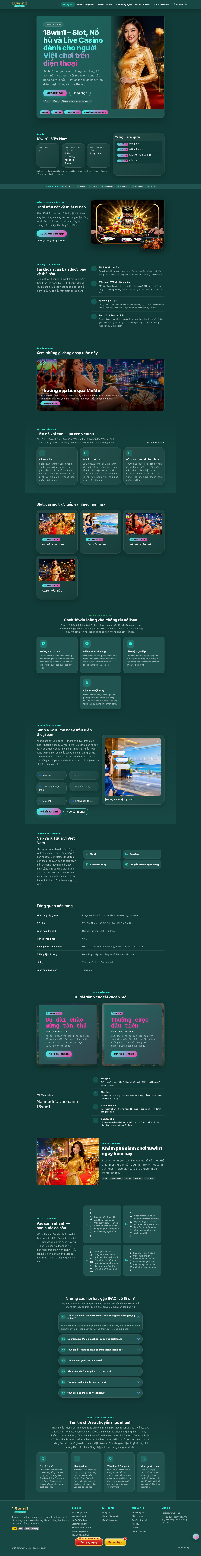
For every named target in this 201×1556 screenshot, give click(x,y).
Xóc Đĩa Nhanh (161, 4)
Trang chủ (68, 4)
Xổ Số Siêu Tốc (179, 4)
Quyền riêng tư (139, 1520)
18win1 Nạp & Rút (135, 155)
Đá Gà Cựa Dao (142, 4)
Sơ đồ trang (183, 1547)
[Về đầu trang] (196, 1537)
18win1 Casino (105, 4)
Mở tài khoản (55, 93)
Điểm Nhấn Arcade (81, 1527)
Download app (54, 233)
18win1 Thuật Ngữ (80, 1535)
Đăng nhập (80, 93)
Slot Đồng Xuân (79, 1524)
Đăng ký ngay (89, 1541)
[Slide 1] (96, 406)
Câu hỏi (129, 161)
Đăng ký (129, 144)
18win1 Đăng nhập (85, 4)
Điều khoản (131, 149)
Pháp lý (135, 1524)
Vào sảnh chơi (76, 811)
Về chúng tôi (138, 1512)
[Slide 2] (100, 406)
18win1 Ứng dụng (123, 4)
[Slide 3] (105, 406)
